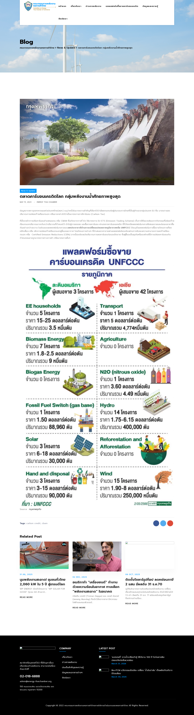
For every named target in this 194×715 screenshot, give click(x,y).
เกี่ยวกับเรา (76, 6)
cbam (45, 523)
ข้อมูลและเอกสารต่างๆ (72, 672)
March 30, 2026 (119, 676)
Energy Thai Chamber (47, 202)
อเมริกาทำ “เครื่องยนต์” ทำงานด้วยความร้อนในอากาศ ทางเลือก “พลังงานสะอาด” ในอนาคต (96, 587)
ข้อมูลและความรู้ (150, 6)
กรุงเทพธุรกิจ (35, 509)
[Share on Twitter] (163, 523)
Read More (26, 597)
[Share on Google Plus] (170, 523)
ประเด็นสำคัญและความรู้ (73, 667)
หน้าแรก (62, 6)
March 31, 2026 (119, 663)
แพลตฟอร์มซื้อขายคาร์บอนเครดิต (122, 6)
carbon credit (33, 523)
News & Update (28, 190)
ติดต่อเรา (62, 18)
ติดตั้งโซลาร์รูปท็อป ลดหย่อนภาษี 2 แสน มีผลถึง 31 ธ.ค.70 (149, 582)
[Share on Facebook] (156, 523)
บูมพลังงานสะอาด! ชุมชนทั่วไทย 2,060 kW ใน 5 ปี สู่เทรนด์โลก (42, 582)
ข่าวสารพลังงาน (93, 6)
